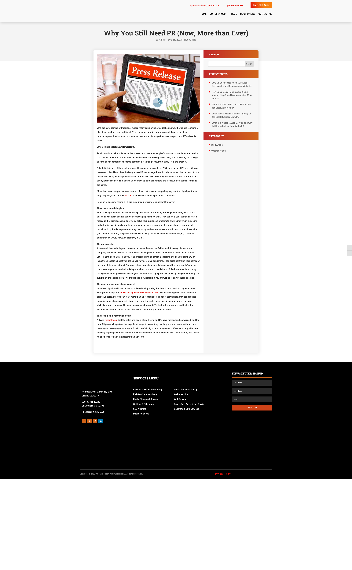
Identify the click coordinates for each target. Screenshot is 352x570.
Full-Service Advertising (145, 394)
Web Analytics (181, 394)
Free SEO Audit (261, 5)
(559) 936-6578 (235, 5)
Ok (243, 566)
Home (203, 14)
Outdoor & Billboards (143, 404)
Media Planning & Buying (145, 399)
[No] (348, 566)
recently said (111, 320)
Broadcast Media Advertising (147, 389)
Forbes (127, 195)
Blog (234, 14)
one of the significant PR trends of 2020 (139, 292)
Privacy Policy (223, 478)
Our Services (218, 14)
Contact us (265, 14)
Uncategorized (218, 150)
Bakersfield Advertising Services (190, 404)
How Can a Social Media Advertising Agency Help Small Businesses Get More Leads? (232, 95)
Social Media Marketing (185, 389)
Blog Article (190, 39)
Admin (162, 39)
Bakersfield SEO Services (186, 409)
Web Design (180, 399)
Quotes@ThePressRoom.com (203, 5)
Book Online (247, 14)
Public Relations (141, 413)
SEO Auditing (139, 409)
